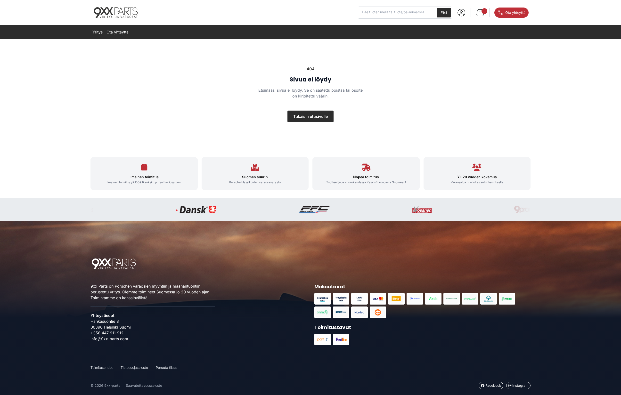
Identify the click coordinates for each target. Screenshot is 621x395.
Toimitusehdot (101, 367)
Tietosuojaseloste (134, 367)
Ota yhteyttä (117, 32)
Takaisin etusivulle (310, 116)
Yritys (97, 32)
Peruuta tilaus (166, 367)
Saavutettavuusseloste (144, 385)
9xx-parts (115, 12)
